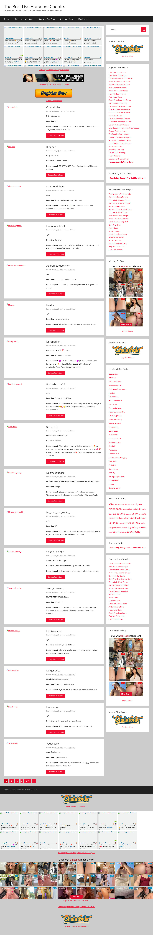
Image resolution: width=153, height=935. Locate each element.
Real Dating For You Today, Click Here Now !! (76, 907)
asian (120, 505)
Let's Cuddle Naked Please (120, 143)
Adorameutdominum (58, 265)
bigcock (124, 509)
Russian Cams (114, 231)
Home (6, 19)
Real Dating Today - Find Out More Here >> (128, 178)
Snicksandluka (115, 442)
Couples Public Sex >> (56, 135)
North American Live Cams (120, 82)
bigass (138, 504)
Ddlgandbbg (53, 670)
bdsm (132, 505)
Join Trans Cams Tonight (118, 216)
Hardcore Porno (115, 146)
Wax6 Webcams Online (118, 91)
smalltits (142, 527)
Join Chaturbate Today (118, 103)
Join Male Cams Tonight (118, 197)
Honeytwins (114, 480)
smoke (110, 532)
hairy (131, 518)
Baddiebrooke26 (55, 384)
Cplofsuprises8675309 (118, 458)
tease (125, 532)
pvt (113, 527)
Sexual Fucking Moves (118, 131)
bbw (129, 505)
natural (130, 523)
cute (144, 514)
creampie (129, 514)
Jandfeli (112, 446)
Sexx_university (55, 588)
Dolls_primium (115, 438)
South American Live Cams (120, 100)
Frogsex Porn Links (116, 247)
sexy (125, 527)
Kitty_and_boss (55, 186)
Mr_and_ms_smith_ (58, 512)
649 (27, 781)
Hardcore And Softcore (23, 19)
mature (121, 523)
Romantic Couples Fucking (120, 140)
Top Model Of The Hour (118, 75)
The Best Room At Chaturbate (121, 78)
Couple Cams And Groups (119, 119)
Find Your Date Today (117, 72)
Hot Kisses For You (116, 150)
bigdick (131, 509)
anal (114, 504)
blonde (142, 509)
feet (127, 518)
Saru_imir (112, 461)
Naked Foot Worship (117, 153)
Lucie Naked (70, 111)
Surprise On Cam (116, 116)
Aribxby (112, 473)
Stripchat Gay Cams (117, 206)
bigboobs (114, 508)
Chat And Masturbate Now (119, 109)
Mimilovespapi (54, 631)
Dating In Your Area (47, 19)
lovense (113, 522)
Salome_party (114, 488)
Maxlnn (50, 305)
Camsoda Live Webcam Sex (120, 106)
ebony (122, 518)
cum (135, 513)
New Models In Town (117, 94)
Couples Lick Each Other (119, 159)
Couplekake (53, 107)
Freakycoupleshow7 (117, 476)
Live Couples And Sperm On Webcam (124, 128)
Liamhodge (52, 707)
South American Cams (118, 244)
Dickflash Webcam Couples (120, 137)
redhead (118, 528)
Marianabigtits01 (55, 226)
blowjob (112, 514)
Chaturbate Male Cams (118, 213)
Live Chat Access (116, 250)
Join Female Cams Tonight (119, 203)
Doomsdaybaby (55, 472)
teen (130, 531)
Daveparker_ (53, 341)
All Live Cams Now (116, 237)
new (137, 522)
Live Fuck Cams (66, 19)
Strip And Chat (114, 225)
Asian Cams (113, 228)
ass (123, 505)
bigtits (136, 509)
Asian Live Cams (115, 97)
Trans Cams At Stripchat (118, 222)
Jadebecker (53, 743)
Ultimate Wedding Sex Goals (120, 122)
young (136, 531)
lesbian (142, 518)
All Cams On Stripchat (117, 88)
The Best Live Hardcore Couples (34, 6)
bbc (126, 505)
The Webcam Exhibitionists (120, 194)
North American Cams (118, 234)
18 (110, 504)
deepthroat (114, 518)
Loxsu (111, 484)
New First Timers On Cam (119, 85)
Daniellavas (113, 469)
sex (123, 527)
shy (129, 527)
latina (136, 518)
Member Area (84, 19)
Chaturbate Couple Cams (119, 200)
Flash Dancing (114, 156)
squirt (116, 531)
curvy (140, 514)
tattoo (121, 532)
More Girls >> (127, 331)
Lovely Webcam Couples (119, 125)
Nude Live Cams (115, 240)
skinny (135, 527)
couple (120, 513)
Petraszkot (113, 450)
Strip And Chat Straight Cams (120, 209)
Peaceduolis (114, 454)
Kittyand (51, 146)
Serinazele (52, 427)
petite (143, 523)
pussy (110, 527)
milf (125, 523)
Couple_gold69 (55, 551)
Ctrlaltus (112, 465)
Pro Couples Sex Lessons (119, 134)
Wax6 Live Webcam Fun (118, 219)
